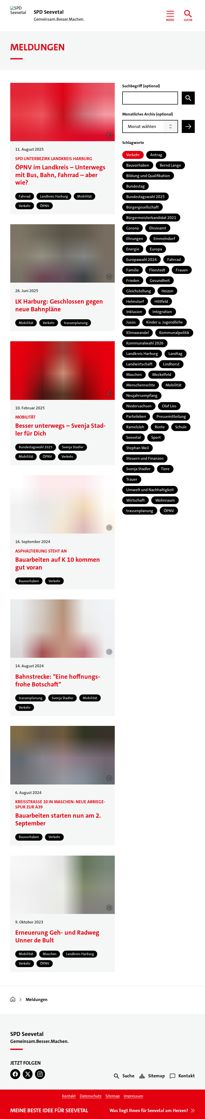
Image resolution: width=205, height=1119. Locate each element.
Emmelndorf (164, 238)
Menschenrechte (140, 385)
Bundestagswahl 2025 (145, 196)
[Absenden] (188, 126)
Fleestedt (157, 270)
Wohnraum (165, 500)
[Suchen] (188, 98)
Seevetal (133, 437)
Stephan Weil (137, 447)
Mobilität (174, 385)
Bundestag (135, 186)
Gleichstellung (138, 291)
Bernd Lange (170, 165)
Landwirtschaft (139, 364)
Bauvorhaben (137, 165)
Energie (132, 249)
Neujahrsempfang (142, 395)
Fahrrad (174, 259)
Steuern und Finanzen (145, 458)
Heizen (167, 291)
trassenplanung (139, 510)
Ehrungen (134, 238)
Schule (180, 427)
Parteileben (136, 416)
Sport (156, 437)
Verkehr (133, 154)
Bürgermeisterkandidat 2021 (151, 217)
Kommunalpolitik (174, 332)
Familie (132, 270)
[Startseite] (13, 1000)
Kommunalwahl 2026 (145, 343)
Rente (160, 427)
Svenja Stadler (138, 468)
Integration (162, 311)
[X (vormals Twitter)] (28, 1074)
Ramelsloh (135, 427)
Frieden (132, 280)
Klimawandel (137, 332)
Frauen (182, 270)
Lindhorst (171, 364)
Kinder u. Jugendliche (164, 322)
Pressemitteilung (171, 416)
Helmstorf (135, 301)
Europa (156, 249)
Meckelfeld (161, 374)
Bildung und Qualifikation (148, 175)
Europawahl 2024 (141, 259)
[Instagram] (40, 1074)
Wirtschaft (135, 500)
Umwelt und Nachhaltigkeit (150, 489)
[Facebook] (15, 1074)
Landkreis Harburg (142, 353)
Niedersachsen (139, 406)
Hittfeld (161, 301)
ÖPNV (169, 510)
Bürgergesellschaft (142, 207)
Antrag (156, 154)
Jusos (131, 322)
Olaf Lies (169, 406)
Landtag (175, 353)
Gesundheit (160, 280)
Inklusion (134, 311)
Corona (132, 228)
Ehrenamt (157, 228)
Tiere (165, 468)
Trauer (131, 479)
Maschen (134, 374)
